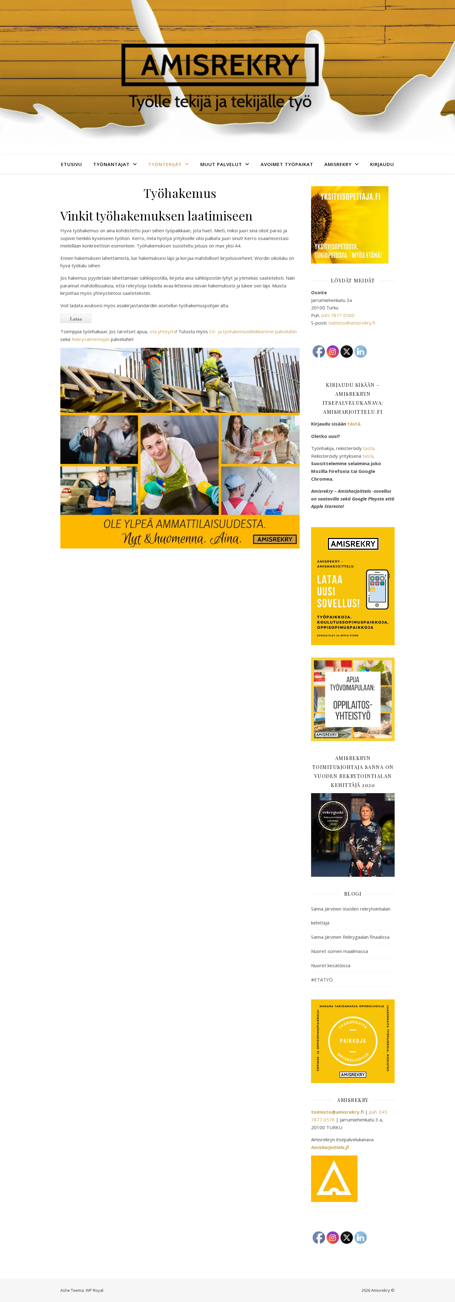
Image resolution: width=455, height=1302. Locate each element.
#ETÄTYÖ (322, 979)
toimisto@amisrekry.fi (351, 323)
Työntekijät (165, 164)
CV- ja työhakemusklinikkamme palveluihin (253, 331)
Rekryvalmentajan (91, 339)
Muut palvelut (221, 164)
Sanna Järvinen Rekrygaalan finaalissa (350, 937)
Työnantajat (111, 164)
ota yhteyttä (163, 331)
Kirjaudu (382, 164)
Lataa (76, 318)
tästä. (354, 424)
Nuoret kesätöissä (330, 965)
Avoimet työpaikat (287, 164)
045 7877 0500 (337, 315)
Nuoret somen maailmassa (339, 951)
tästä (368, 448)
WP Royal (94, 1290)
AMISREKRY (338, 164)
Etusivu (71, 164)
